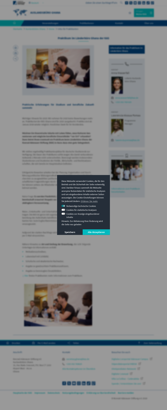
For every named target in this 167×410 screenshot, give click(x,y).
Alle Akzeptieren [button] (96, 232)
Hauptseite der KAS (22, 392)
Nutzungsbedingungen (73, 392)
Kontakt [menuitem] (119, 23)
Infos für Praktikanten (68, 29)
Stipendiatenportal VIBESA (124, 364)
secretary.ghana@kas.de (77, 359)
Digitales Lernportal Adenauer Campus (130, 359)
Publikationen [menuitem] (87, 23)
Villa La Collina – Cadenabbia (125, 378)
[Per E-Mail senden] (15, 53)
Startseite (17, 29)
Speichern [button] (70, 232)
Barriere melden (126, 392)
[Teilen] (15, 58)
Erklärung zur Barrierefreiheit (101, 392)
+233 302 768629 (74, 364)
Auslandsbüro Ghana (35, 29)
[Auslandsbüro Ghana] (20, 12)
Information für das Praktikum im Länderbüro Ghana (126, 49)
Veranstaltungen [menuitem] (50, 23)
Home (52, 29)
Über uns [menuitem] (148, 23)
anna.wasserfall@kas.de (126, 97)
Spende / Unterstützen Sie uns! (127, 383)
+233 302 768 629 (123, 102)
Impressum (39, 392)
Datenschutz (54, 392)
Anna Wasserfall (120, 73)
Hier (26, 275)
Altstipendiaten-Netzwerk (124, 368)
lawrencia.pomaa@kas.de (127, 140)
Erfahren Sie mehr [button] (89, 201)
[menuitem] (17, 23)
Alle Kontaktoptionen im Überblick (78, 368)
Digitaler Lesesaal (120, 373)
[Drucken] (15, 47)
